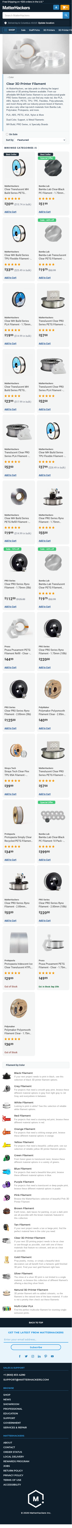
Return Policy (13, 1470)
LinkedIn (39, 1356)
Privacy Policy (13, 1475)
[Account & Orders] (56, 7)
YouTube (52, 1356)
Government (12, 1422)
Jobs (6, 1466)
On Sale (13, 134)
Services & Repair (15, 1427)
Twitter (26, 1356)
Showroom (11, 1404)
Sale (23, 30)
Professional (12, 1408)
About (7, 1442)
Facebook (20, 1356)
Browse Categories (19, 147)
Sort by (10, 140)
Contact (9, 1447)
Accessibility (12, 1484)
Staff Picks (34, 30)
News (7, 1399)
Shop (6, 1394)
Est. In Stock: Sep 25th (49, 987)
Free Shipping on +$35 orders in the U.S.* (23, 1)
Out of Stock (11, 986)
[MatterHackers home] (16, 8)
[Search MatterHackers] (66, 15)
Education (10, 1413)
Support (9, 1418)
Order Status (12, 1452)
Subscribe (36, 1347)
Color (11, 77)
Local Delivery (13, 1456)
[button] (36, 23)
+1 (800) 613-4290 (14, 1374)
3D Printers (49, 30)
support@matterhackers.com (26, 1379)
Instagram (33, 1356)
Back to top (36, 1322)
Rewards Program (16, 1461)
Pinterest (46, 1356)
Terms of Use (12, 1480)
